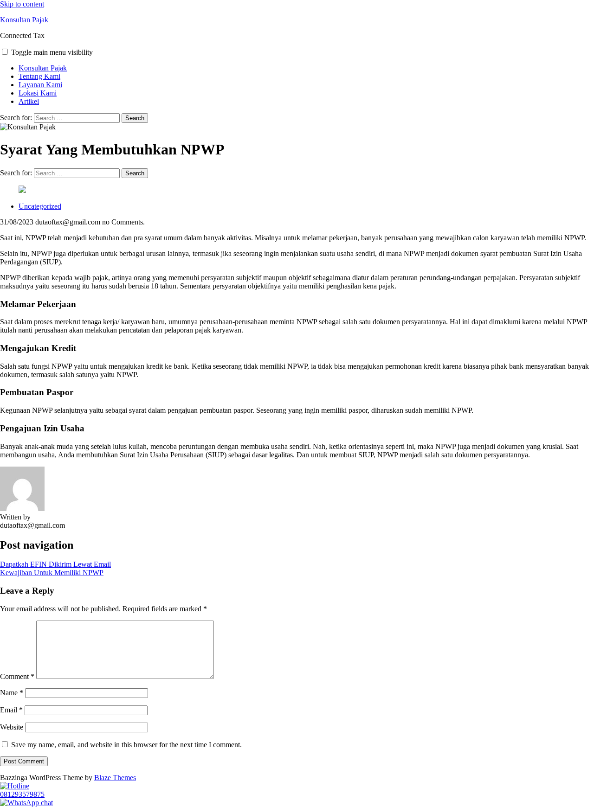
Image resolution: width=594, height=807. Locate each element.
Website (11, 727)
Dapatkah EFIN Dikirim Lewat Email (55, 564)
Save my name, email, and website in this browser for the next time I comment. (126, 745)
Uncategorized (40, 206)
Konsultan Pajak (24, 20)
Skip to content (22, 4)
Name (11, 693)
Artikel (29, 101)
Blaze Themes (115, 777)
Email (11, 710)
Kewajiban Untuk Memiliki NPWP (51, 572)
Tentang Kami (39, 76)
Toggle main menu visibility (52, 52)
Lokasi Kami (38, 93)
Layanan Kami (40, 85)
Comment (17, 676)
